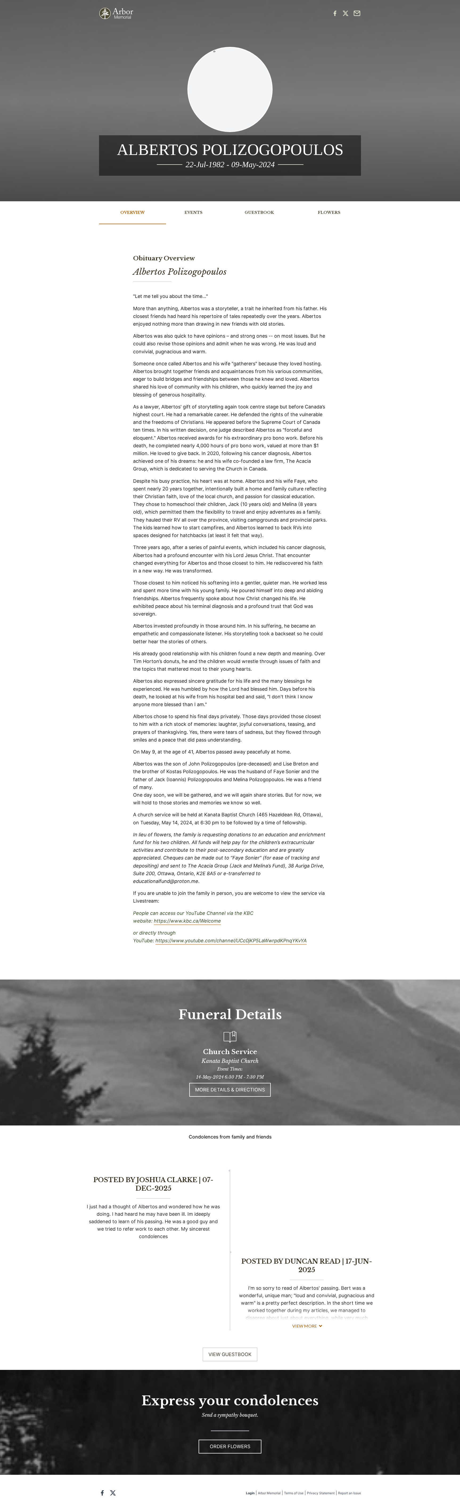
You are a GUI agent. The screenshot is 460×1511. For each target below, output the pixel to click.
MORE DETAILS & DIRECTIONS (230, 1089)
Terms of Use (293, 1493)
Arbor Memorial (269, 1493)
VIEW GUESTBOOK (230, 1354)
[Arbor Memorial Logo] (116, 13)
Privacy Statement (321, 1493)
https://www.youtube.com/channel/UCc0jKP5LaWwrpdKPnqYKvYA (231, 940)
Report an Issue (349, 1493)
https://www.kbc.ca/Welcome (187, 921)
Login (250, 1493)
